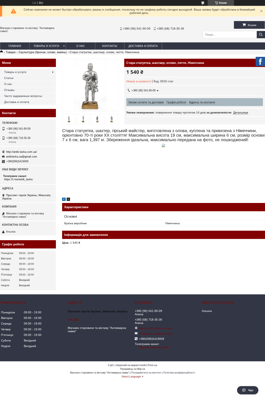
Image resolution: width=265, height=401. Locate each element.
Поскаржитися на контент (146, 372)
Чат (250, 390)
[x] (68, 200)
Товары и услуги (46, 46)
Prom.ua (152, 365)
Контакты (109, 46)
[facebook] (64, 200)
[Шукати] (261, 34)
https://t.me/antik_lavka (18, 179)
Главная (14, 46)
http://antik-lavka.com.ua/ (21, 151)
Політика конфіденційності (179, 372)
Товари (11, 52)
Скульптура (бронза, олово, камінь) (43, 52)
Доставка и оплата (143, 46)
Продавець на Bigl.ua (132, 369)
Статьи (8, 78)
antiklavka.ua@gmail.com (21, 156)
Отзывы (9, 90)
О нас (80, 46)
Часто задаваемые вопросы (23, 96)
